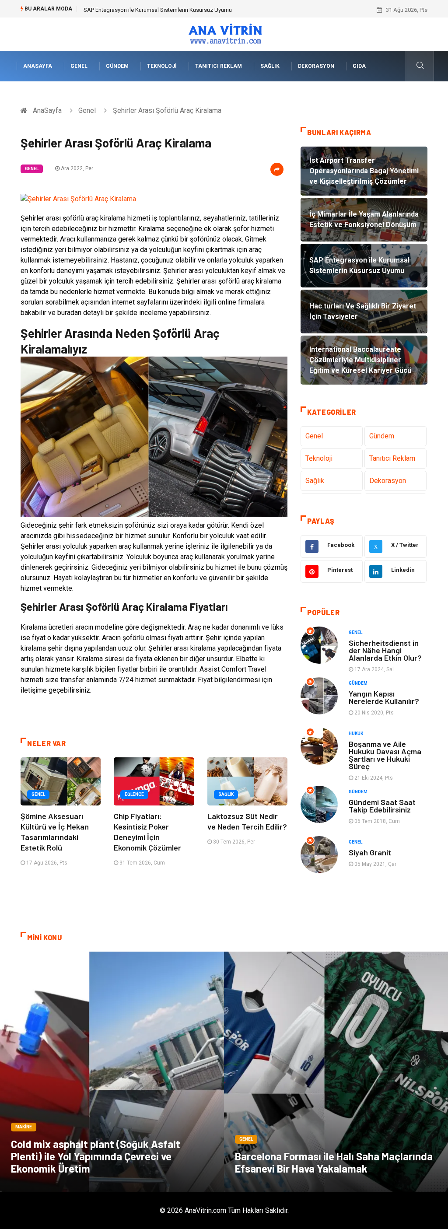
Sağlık (270, 66)
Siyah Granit (370, 852)
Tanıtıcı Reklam (218, 66)
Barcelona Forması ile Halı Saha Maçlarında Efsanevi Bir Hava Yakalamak (334, 1162)
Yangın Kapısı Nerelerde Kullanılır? (384, 697)
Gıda (359, 66)
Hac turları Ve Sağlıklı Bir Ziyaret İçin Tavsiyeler (141, 10)
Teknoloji (162, 66)
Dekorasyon (316, 66)
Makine (23, 1126)
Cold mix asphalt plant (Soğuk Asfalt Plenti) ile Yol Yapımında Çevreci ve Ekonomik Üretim (95, 1156)
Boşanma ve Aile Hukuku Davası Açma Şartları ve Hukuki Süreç (385, 755)
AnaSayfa (37, 66)
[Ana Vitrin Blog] (224, 33)
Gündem (117, 66)
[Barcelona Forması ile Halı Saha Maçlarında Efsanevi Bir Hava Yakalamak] (336, 1072)
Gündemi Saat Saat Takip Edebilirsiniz (382, 805)
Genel (79, 66)
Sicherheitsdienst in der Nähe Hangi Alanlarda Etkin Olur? (385, 650)
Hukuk (356, 733)
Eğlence (134, 794)
